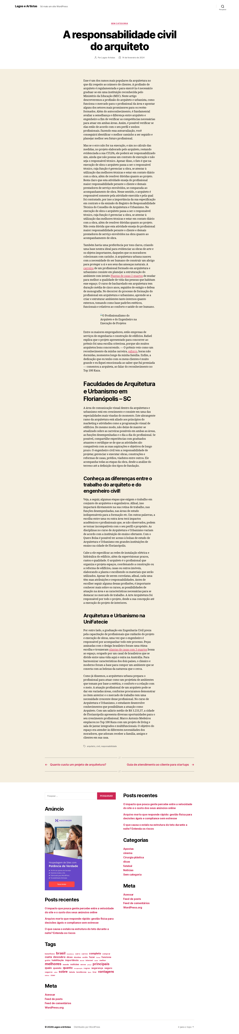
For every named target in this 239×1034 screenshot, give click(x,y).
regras (87, 968)
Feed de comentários (58, 1003)
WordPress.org (54, 1007)
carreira (88, 268)
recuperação (78, 968)
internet (89, 960)
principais (101, 964)
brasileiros (70, 954)
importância (72, 960)
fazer (92, 957)
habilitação (58, 960)
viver (53, 975)
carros (85, 954)
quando (57, 968)
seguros (49, 972)
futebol (127, 866)
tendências (81, 972)
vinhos (47, 975)
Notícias (128, 870)
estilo (85, 957)
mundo (66, 964)
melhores (53, 964)
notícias (74, 964)
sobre (63, 971)
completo (95, 953)
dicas (70, 957)
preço (89, 965)
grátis (47, 960)
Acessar (50, 994)
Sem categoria (119, 23)
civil (98, 746)
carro (77, 954)
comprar (106, 954)
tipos (89, 972)
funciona (106, 957)
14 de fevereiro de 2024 (133, 57)
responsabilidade (109, 746)
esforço (132, 351)
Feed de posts (54, 999)
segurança (97, 968)
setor (56, 972)
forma (98, 957)
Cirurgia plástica (133, 857)
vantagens (106, 971)
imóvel (82, 960)
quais (48, 967)
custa (48, 957)
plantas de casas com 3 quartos (128, 649)
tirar (94, 972)
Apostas (128, 848)
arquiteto (91, 746)
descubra (59, 957)
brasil (60, 953)
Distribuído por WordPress (87, 1027)
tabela (72, 972)
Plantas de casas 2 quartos (127, 276)
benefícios (50, 954)
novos (83, 964)
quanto (68, 968)
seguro (108, 968)
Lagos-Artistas (108, 57)
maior (96, 960)
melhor (102, 960)
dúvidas (77, 957)
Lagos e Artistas (26, 6)
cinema (127, 853)
